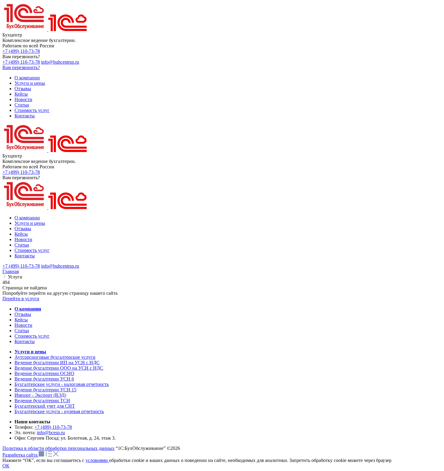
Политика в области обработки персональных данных (58, 448)
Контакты (24, 341)
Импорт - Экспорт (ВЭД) (40, 395)
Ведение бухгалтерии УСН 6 (44, 378)
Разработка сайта (20, 454)
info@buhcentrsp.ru (60, 62)
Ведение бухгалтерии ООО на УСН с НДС (58, 368)
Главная (10, 271)
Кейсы (21, 319)
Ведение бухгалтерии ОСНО (44, 373)
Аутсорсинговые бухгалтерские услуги (54, 357)
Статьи (21, 330)
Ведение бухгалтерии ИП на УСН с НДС (57, 362)
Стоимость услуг (32, 336)
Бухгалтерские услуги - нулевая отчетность (59, 411)
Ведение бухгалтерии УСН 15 (45, 389)
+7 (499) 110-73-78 (21, 51)
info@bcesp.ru (51, 432)
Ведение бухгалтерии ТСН (42, 400)
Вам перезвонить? (21, 67)
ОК (5, 465)
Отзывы (22, 314)
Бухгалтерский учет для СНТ (44, 406)
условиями (97, 460)
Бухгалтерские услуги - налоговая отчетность (61, 384)
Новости (23, 325)
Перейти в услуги (20, 298)
